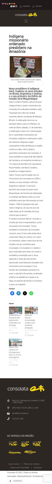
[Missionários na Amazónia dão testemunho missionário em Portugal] (15, 310)
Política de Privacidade (19, 468)
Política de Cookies (32, 464)
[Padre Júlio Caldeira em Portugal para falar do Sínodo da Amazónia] (15, 342)
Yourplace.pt (38, 476)
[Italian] (10, 4)
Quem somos (14, 464)
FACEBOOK (17, 481)
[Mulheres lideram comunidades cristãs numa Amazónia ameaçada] (31, 310)
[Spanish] (14, 4)
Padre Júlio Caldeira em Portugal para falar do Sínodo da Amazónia (15, 352)
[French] (5, 4)
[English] (3, 4)
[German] (7, 4)
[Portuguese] (12, 4)
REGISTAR (26, 6)
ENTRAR (39, 6)
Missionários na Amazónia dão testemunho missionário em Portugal (15, 320)
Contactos (38, 468)
